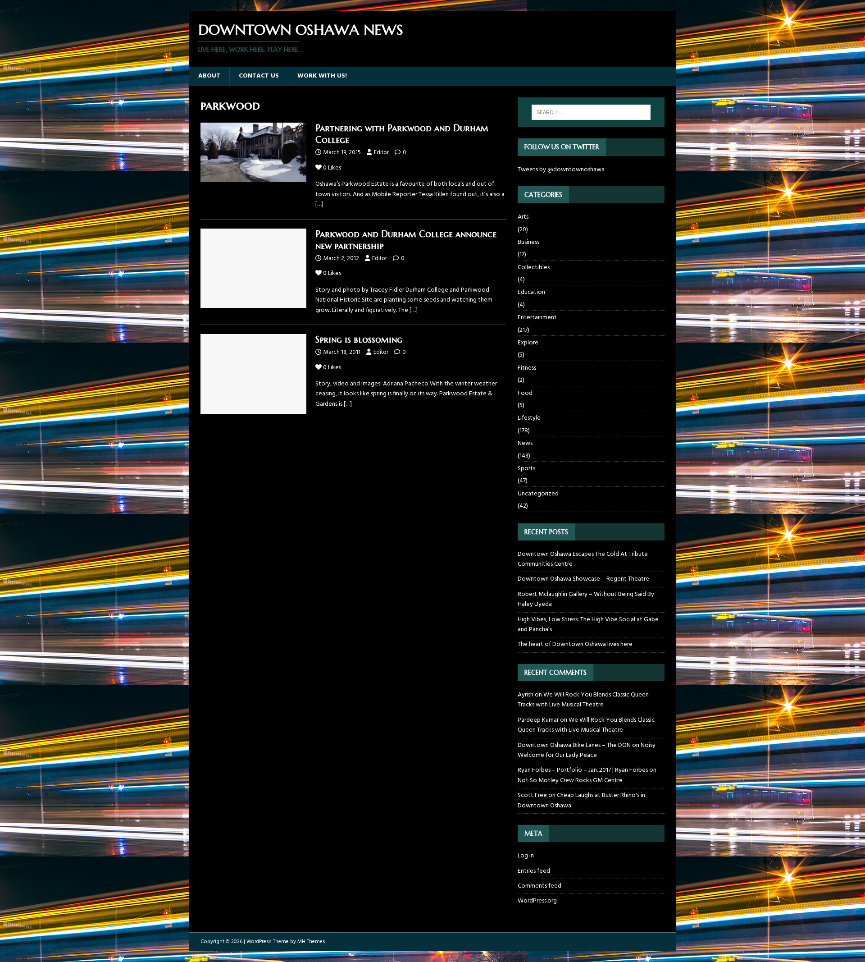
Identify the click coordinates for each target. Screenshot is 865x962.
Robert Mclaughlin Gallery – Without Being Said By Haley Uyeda (586, 599)
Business (528, 242)
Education (531, 292)
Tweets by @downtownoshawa (561, 170)
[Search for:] (591, 112)
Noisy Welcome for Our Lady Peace (587, 750)
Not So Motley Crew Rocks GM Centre (570, 780)
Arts (523, 217)
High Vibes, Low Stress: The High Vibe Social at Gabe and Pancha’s (588, 624)
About (209, 76)
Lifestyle (529, 418)
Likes (332, 168)
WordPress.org (537, 901)
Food (525, 393)
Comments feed (539, 886)
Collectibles (534, 267)
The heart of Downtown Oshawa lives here (575, 644)
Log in (526, 856)
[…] (319, 204)
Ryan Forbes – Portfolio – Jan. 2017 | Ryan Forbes (583, 770)
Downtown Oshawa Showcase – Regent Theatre (583, 579)
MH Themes (311, 941)
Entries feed (534, 871)
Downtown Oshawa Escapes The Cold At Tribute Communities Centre (583, 559)
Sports (526, 468)
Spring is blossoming (358, 339)
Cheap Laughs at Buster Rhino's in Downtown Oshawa (581, 800)
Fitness (527, 368)
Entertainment (537, 317)
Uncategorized (538, 494)
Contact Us (259, 76)
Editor (381, 152)
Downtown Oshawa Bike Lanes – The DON (574, 745)
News (525, 443)
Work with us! (322, 76)
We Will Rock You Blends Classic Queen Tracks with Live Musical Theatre (583, 700)
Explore (528, 343)
